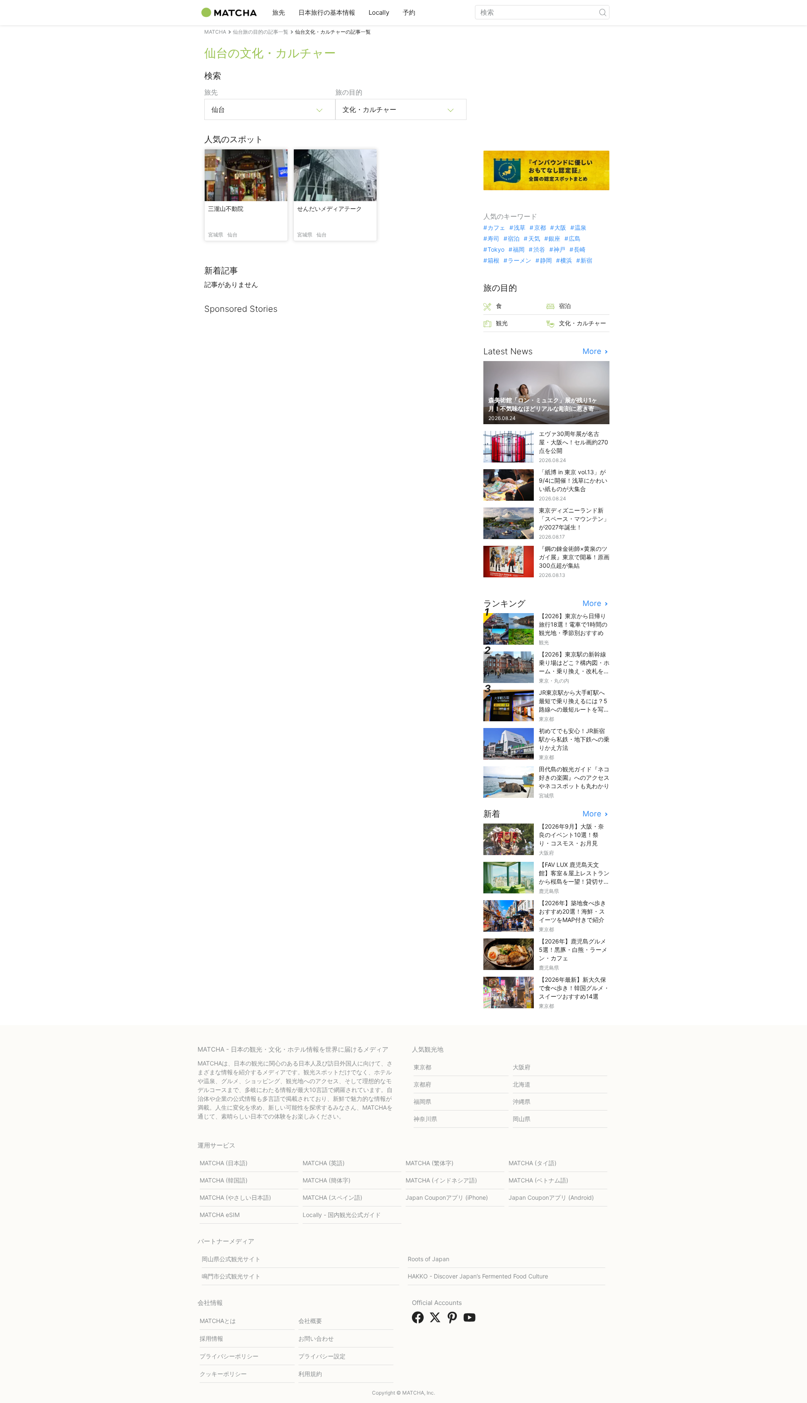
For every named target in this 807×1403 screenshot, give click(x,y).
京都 (540, 228)
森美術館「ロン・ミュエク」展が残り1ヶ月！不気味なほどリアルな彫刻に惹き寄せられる (544, 408)
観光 (502, 323)
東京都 (422, 1067)
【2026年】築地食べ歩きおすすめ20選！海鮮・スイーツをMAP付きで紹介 (572, 911)
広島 (574, 239)
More (593, 351)
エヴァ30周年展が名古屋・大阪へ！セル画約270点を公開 (573, 442)
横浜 (566, 260)
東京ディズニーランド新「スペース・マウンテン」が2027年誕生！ (574, 519)
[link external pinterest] (454, 1320)
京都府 (422, 1084)
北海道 (521, 1084)
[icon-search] (602, 12)
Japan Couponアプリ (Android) (551, 1197)
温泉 (580, 228)
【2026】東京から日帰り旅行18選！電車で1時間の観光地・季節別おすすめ (573, 624)
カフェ (496, 228)
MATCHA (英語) (324, 1163)
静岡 (545, 260)
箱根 (493, 260)
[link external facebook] (419, 1320)
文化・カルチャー (582, 323)
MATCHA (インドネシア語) (441, 1180)
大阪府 (521, 1067)
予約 (409, 12)
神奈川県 (425, 1118)
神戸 (559, 249)
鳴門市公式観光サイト (231, 1276)
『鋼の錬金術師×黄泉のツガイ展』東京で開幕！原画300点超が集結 (574, 557)
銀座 (554, 239)
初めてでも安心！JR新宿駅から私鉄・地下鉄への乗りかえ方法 (574, 739)
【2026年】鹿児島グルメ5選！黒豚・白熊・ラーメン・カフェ (573, 950)
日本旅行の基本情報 (326, 12)
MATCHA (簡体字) (327, 1180)
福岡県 (422, 1101)
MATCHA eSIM (220, 1214)
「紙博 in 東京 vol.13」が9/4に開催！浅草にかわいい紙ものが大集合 (573, 480)
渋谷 (539, 249)
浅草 (519, 228)
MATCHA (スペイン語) (332, 1197)
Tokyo (496, 249)
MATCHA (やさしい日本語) (235, 1197)
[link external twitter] (436, 1320)
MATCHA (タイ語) (532, 1163)
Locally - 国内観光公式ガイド (342, 1214)
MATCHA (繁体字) (430, 1163)
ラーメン (519, 260)
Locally (379, 12)
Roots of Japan (428, 1258)
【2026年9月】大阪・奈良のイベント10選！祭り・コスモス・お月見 (571, 835)
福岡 (519, 249)
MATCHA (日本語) (224, 1163)
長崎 (579, 249)
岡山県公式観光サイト (231, 1258)
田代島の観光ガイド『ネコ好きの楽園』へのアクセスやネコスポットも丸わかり (574, 777)
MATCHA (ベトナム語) (538, 1180)
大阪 (560, 228)
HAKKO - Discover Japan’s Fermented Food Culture (478, 1276)
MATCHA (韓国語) (224, 1180)
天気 (534, 239)
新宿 (586, 260)
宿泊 (514, 239)
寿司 (493, 239)
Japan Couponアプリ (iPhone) (447, 1197)
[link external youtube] (471, 1320)
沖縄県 (521, 1101)
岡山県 (521, 1118)
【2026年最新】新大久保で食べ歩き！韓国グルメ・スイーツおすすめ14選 (574, 988)
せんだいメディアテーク (329, 208)
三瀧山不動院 (225, 208)
